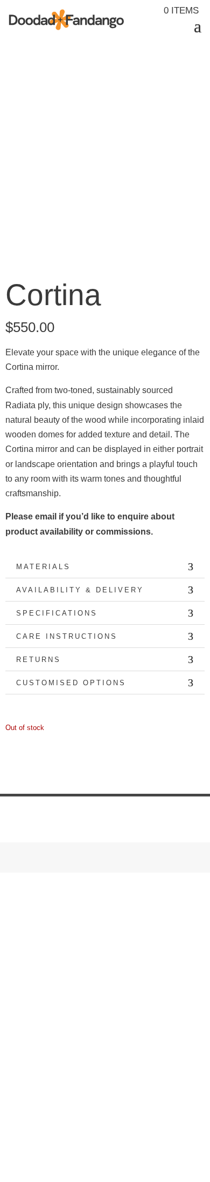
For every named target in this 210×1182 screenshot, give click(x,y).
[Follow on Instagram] (14, 991)
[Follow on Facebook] (35, 991)
